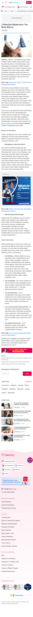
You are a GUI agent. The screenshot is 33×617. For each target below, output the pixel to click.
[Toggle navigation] (2, 2)
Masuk (29, 2)
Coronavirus (5, 385)
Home (5, 11)
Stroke (27, 385)
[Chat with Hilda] (30, 460)
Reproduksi (11, 392)
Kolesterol (12, 389)
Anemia (27, 389)
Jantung (20, 385)
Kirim (27, 373)
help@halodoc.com (8, 489)
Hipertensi (20, 389)
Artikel (11, 11)
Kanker (4, 392)
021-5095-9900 (7, 492)
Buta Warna (4, 30)
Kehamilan (5, 389)
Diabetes (13, 385)
